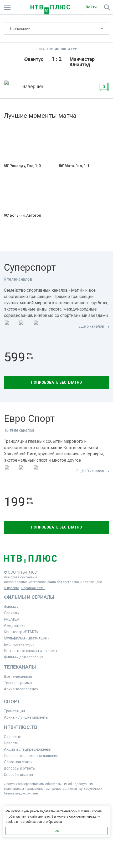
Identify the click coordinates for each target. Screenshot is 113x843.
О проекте (11, 588)
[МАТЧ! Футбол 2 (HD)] (40, 327)
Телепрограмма (18, 683)
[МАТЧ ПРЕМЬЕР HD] (11, 327)
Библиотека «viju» (19, 644)
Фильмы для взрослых (23, 657)
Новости (11, 743)
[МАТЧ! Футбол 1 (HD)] (25, 327)
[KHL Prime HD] (25, 471)
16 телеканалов (19, 430)
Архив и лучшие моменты (26, 717)
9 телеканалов (18, 279)
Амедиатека (14, 625)
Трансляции (19, 28)
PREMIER (11, 619)
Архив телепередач (21, 689)
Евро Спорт (29, 418)
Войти (91, 7)
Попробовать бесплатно (56, 382)
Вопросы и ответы (19, 768)
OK (56, 831)
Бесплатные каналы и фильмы (30, 651)
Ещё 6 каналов (91, 326)
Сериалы (11, 613)
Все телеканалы (18, 676)
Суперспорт (30, 267)
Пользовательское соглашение (31, 756)
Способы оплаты (18, 774)
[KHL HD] (40, 471)
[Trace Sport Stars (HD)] (11, 471)
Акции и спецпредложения (27, 749)
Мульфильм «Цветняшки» (26, 638)
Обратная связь (33, 588)
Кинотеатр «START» (21, 632)
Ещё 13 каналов (90, 471)
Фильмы (11, 607)
